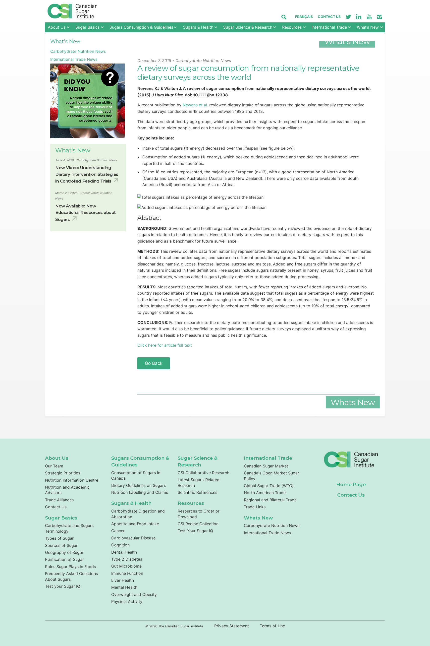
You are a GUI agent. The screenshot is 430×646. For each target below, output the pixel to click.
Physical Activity (126, 601)
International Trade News (73, 59)
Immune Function (127, 573)
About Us (56, 27)
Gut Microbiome (126, 566)
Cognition (120, 544)
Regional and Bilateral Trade (270, 499)
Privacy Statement (231, 625)
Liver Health (122, 580)
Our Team (54, 465)
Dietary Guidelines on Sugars (138, 485)
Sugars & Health (198, 27)
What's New (65, 41)
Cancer (118, 530)
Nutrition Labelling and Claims (139, 492)
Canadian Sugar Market (266, 465)
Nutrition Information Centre (71, 480)
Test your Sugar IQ (62, 586)
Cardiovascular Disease (133, 537)
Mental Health (124, 587)
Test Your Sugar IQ (195, 530)
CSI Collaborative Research (203, 472)
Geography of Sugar (64, 552)
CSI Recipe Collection (198, 523)
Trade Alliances (59, 499)
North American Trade (265, 492)
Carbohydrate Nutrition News (78, 51)
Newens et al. (195, 104)
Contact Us (329, 16)
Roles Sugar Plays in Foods (70, 566)
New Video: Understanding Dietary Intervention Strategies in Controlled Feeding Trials (86, 174)
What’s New (368, 27)
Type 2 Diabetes (126, 559)
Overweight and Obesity (134, 594)
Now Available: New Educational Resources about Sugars (85, 212)
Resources (292, 27)
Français (304, 16)
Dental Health (124, 552)
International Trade (329, 27)
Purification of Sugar (64, 559)
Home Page (351, 484)
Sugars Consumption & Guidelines (141, 27)
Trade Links (255, 506)
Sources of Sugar (61, 545)
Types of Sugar (59, 538)
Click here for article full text (165, 345)
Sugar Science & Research (247, 27)
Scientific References (197, 492)
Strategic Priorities (62, 472)
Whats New (258, 518)
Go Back (153, 363)
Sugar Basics (87, 27)
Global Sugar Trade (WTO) (269, 485)
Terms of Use (272, 625)
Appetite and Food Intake (135, 523)
